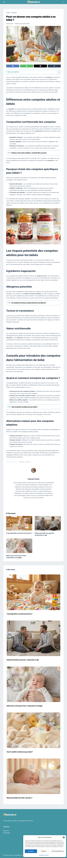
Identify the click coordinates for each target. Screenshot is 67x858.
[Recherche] (63, 2)
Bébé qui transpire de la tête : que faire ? (19, 798)
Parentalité (6, 833)
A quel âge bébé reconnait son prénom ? (19, 533)
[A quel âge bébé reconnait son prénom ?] (19, 523)
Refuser (44, 851)
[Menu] (4, 2)
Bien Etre (6, 831)
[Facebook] (12, 66)
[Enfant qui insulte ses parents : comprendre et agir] (48, 523)
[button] (64, 837)
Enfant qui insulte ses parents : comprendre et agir (23, 660)
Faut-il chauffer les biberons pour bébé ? (20, 752)
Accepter (31, 851)
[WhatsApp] (26, 66)
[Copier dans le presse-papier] (54, 66)
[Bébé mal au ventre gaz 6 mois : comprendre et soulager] (19, 545)
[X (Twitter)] (40, 66)
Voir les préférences (58, 851)
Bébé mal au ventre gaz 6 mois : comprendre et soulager (25, 706)
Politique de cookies (44, 855)
